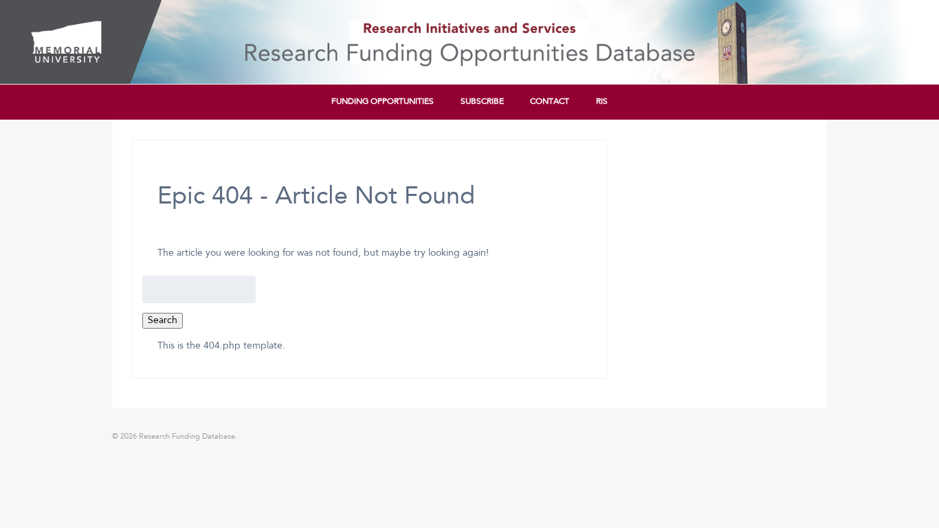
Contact (549, 102)
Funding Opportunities (382, 102)
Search (162, 320)
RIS (602, 102)
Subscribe (482, 102)
